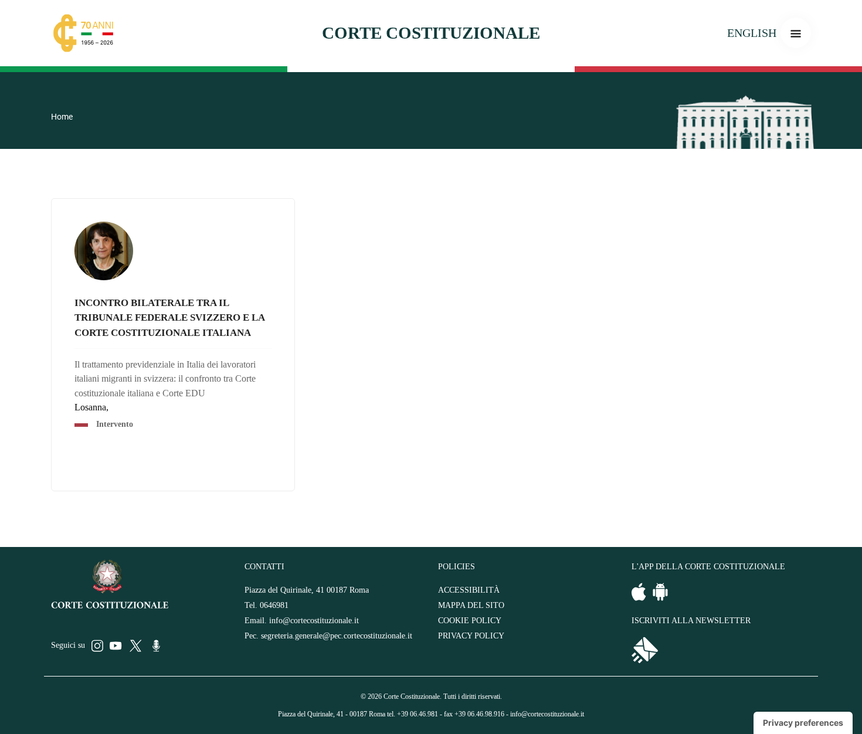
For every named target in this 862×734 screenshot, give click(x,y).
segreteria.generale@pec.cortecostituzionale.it (336, 635)
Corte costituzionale (431, 32)
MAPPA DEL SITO (471, 605)
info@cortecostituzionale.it (314, 620)
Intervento (114, 424)
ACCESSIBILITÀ (469, 590)
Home (62, 116)
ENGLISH (751, 32)
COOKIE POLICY (469, 620)
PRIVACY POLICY (471, 635)
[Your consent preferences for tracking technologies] (803, 723)
